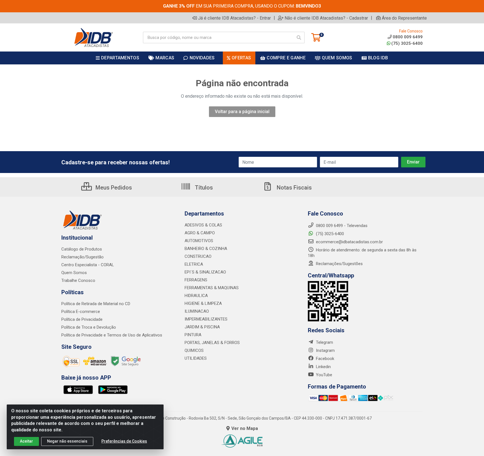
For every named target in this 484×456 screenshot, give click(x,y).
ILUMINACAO (197, 311)
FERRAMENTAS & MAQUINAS (212, 287)
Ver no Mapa (244, 428)
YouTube (323, 374)
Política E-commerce (80, 311)
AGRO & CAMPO (200, 232)
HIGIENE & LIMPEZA (203, 303)
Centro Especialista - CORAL (87, 264)
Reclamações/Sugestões (339, 263)
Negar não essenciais (67, 441)
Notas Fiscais (293, 187)
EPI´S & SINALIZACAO (205, 272)
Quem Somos (74, 272)
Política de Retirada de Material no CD (95, 303)
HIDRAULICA (196, 295)
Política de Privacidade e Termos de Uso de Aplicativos (111, 335)
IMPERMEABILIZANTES (206, 319)
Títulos (203, 187)
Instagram (325, 350)
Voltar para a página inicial (242, 111)
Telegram (324, 342)
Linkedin (323, 366)
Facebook (324, 358)
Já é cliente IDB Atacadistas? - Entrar (234, 18)
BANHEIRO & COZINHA (206, 248)
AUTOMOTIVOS (199, 240)
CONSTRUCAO (198, 256)
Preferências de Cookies (124, 441)
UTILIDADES (196, 358)
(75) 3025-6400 (407, 43)
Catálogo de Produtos (81, 249)
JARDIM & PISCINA (202, 326)
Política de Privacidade (82, 319)
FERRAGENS (196, 279)
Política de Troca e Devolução (88, 327)
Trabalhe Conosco (78, 280)
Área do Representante (404, 18)
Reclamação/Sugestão (82, 256)
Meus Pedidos (113, 187)
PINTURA (193, 334)
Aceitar (26, 441)
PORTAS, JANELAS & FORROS (212, 342)
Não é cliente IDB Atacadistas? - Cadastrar (326, 18)
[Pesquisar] (299, 37)
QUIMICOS (194, 350)
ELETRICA (194, 264)
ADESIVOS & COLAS (203, 225)
